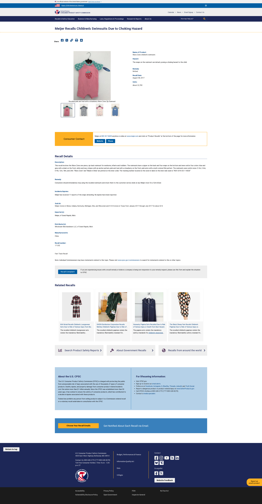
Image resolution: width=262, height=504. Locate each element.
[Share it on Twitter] (66, 40)
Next (127, 110)
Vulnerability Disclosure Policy (86, 495)
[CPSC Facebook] (156, 458)
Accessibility (80, 491)
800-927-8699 (106, 136)
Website (100, 141)
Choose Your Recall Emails (78, 425)
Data (118, 468)
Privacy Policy (109, 491)
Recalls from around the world (185, 350)
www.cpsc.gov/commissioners (129, 260)
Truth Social (190, 386)
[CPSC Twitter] (172, 458)
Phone (110, 141)
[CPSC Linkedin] (177, 458)
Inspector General (138, 495)
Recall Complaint (68, 272)
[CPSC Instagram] (161, 458)
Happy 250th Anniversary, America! (72, 5)
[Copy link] (81, 40)
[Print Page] (76, 40)
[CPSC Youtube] (167, 458)
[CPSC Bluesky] (157, 463)
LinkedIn (179, 386)
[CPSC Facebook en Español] (156, 473)
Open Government (110, 495)
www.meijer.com (132, 136)
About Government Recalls (131, 350)
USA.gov (120, 475)
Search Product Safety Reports (82, 350)
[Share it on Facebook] (62, 40)
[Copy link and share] (71, 40)
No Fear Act (164, 491)
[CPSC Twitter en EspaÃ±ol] (161, 473)
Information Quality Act (125, 461)
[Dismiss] (206, 5)
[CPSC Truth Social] (162, 463)
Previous (57, 110)
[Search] (204, 19)
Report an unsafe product (254, 482)
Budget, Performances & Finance (129, 454)
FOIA (133, 491)
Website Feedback (165, 480)
